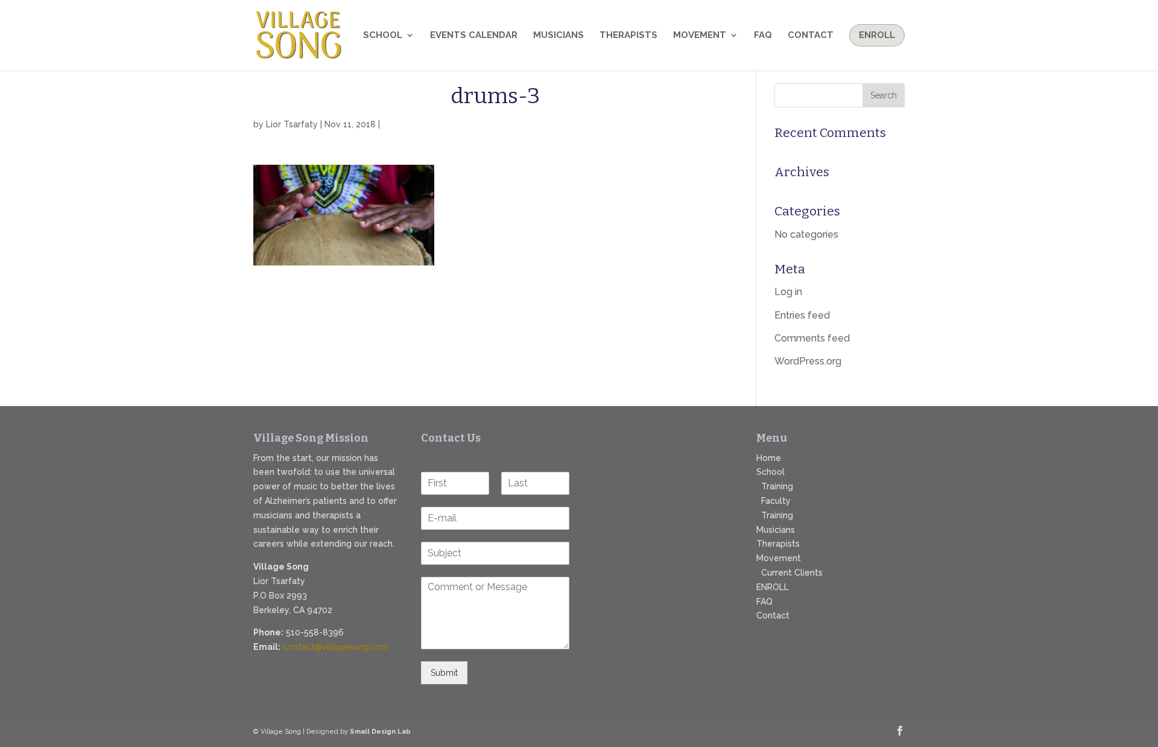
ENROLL (772, 587)
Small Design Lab (380, 732)
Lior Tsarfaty (292, 124)
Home (768, 458)
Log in (788, 291)
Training (777, 486)
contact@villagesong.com (336, 647)
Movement (699, 35)
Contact (811, 35)
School (382, 35)
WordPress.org (807, 361)
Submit (444, 673)
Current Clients (792, 572)
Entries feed (802, 315)
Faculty (776, 501)
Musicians (558, 35)
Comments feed (812, 338)
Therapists (628, 35)
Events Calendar (473, 35)
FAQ (763, 35)
